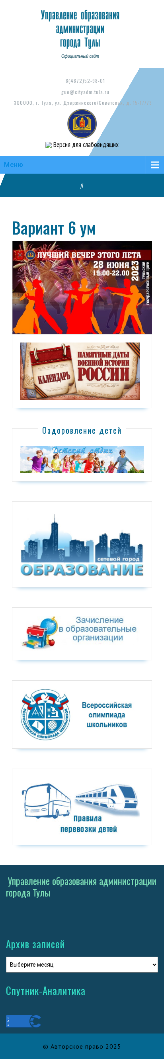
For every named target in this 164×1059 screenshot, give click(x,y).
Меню (13, 164)
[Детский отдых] (82, 459)
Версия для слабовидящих (85, 144)
